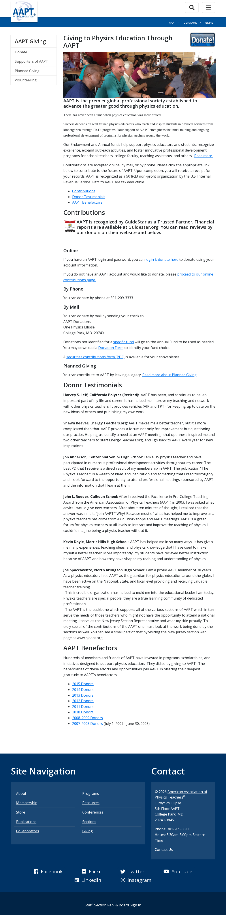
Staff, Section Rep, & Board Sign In (113, 905)
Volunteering (26, 80)
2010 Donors (83, 712)
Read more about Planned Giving (169, 374)
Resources (91, 802)
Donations (190, 22)
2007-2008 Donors (87, 723)
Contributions (83, 191)
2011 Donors (83, 706)
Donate (21, 52)
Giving (87, 831)
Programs (90, 793)
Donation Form (110, 347)
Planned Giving (27, 70)
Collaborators (27, 831)
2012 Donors (83, 700)
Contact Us (164, 849)
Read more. (203, 155)
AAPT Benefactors (87, 202)
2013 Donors (83, 695)
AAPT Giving (35, 41)
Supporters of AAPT (31, 61)
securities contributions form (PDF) (95, 356)
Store (20, 812)
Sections (89, 821)
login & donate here (161, 259)
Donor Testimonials (88, 196)
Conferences (92, 812)
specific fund (123, 341)
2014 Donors (83, 689)
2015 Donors (83, 683)
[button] (48, 871)
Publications (26, 821)
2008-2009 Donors (87, 717)
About (21, 793)
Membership (26, 802)
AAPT (172, 22)
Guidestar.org (143, 227)
